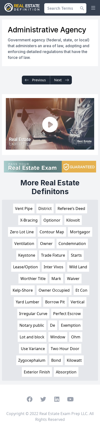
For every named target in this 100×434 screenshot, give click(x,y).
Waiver (73, 278)
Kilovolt (73, 220)
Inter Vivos (53, 267)
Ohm (75, 337)
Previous (39, 80)
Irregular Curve (33, 313)
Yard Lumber (27, 302)
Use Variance (33, 348)
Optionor (51, 220)
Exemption (71, 325)
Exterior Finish (37, 372)
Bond (56, 360)
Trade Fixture (53, 255)
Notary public (31, 325)
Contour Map (52, 232)
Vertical (77, 302)
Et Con (81, 290)
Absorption (66, 372)
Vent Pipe (24, 208)
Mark (56, 278)
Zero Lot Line (22, 232)
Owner (46, 243)
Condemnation (72, 243)
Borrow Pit (55, 302)
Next (58, 80)
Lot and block (32, 337)
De (52, 325)
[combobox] (65, 8)
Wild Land (78, 267)
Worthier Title (33, 278)
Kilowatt (74, 360)
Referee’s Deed (71, 208)
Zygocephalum (31, 360)
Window (57, 337)
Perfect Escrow (67, 313)
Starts (76, 255)
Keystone (26, 255)
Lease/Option (25, 267)
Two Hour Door (65, 348)
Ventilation (24, 243)
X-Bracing (29, 220)
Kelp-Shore (23, 290)
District (45, 208)
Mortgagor (80, 232)
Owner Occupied (54, 290)
